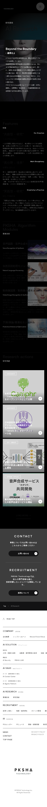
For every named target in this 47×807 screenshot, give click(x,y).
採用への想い (7, 711)
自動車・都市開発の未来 (28, 653)
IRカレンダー (7, 724)
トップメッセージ (19, 637)
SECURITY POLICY (38, 732)
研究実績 (16, 697)
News (5, 732)
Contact (7, 736)
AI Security (7, 660)
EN (27, 6)
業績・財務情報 (33, 724)
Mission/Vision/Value (37, 637)
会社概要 (6, 637)
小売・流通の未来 (9, 653)
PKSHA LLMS (19, 660)
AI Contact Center (9, 676)
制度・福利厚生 (21, 711)
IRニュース (20, 724)
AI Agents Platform (9, 684)
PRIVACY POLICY (37, 734)
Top (4, 606)
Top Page (7, 739)
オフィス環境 (36, 711)
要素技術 (6, 697)
